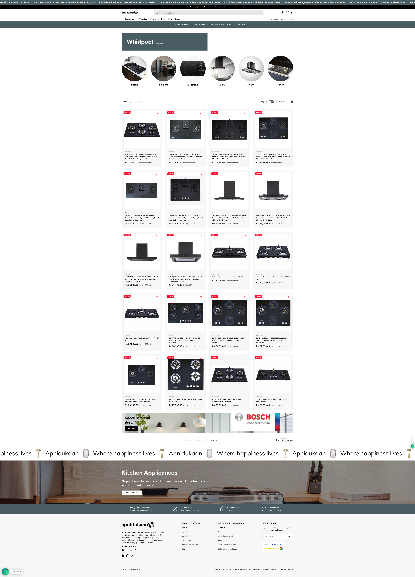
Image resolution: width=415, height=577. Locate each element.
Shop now (131, 428)
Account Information (190, 545)
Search (184, 527)
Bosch (134, 84)
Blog (183, 549)
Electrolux (192, 84)
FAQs (291, 19)
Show (278, 440)
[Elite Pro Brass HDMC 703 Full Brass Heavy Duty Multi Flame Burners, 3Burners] (142, 374)
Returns (284, 19)
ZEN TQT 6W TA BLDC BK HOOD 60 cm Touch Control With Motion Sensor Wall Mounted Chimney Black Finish (185, 279)
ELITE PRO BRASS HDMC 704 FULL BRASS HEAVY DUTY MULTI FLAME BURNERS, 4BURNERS (272, 340)
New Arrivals (166, 19)
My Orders (186, 536)
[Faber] (280, 68)
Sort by (124, 102)
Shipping (274, 19)
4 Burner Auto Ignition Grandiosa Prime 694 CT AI (273, 278)
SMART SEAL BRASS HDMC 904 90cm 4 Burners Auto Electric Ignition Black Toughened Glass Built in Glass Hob (229, 156)
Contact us (222, 540)
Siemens (163, 84)
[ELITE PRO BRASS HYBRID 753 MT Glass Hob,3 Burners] (273, 374)
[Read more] (287, 12)
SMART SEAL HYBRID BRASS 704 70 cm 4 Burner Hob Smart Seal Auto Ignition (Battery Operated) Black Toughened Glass (141, 156)
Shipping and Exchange (227, 549)
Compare (263, 102)
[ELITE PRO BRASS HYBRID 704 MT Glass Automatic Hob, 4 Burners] (229, 374)
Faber (280, 84)
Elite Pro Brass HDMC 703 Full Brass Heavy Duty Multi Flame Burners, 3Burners (140, 400)
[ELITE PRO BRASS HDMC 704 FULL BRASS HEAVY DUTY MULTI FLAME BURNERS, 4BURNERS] (273, 313)
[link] (185, 440)
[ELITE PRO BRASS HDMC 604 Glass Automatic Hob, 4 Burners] (185, 374)
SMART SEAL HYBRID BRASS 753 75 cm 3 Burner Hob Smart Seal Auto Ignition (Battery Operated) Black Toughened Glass (185, 156)
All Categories (128, 19)
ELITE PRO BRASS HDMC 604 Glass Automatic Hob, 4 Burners (185, 400)
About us (222, 527)
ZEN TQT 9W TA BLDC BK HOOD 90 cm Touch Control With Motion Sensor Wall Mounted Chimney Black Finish (141, 279)
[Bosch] (134, 68)
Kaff (251, 84)
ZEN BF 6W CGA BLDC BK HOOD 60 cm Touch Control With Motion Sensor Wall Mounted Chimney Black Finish (273, 218)
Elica (222, 84)
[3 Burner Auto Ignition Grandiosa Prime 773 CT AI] (142, 313)
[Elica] (222, 68)
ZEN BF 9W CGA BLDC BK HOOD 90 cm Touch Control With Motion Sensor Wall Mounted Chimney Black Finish (229, 218)
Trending (143, 19)
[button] (292, 12)
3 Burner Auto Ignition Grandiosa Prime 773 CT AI (142, 339)
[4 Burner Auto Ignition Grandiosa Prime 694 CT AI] (273, 252)
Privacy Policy (224, 532)
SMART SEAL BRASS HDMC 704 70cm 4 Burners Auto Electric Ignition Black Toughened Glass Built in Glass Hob (273, 156)
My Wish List (187, 540)
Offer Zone (154, 19)
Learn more (221, 7)
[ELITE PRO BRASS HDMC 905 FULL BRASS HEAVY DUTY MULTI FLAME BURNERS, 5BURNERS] (185, 313)
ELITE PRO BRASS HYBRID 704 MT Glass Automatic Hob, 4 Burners (227, 400)
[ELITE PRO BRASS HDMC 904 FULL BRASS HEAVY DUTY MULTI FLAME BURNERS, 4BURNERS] (229, 313)
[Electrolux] (193, 68)
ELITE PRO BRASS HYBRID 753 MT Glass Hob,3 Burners (271, 400)
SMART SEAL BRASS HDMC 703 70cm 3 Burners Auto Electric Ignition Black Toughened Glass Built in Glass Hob (185, 218)
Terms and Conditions (227, 545)
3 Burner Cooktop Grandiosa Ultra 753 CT (227, 277)
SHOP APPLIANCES (131, 493)
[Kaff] (251, 68)
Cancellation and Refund (228, 536)
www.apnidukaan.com (133, 569)
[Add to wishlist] (157, 113)
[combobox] (208, 12)
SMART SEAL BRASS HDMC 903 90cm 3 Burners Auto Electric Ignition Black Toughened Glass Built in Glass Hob (142, 218)
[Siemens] (163, 68)
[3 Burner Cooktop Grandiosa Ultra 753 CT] (229, 252)
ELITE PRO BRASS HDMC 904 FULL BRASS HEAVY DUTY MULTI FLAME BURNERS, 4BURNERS (228, 340)
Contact (178, 19)
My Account (186, 532)
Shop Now (246, 24)
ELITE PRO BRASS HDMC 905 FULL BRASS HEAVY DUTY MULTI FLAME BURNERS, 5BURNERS (184, 340)
